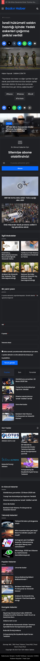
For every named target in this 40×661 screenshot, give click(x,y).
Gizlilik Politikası (21, 656)
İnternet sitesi (6, 342)
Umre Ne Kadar (21, 404)
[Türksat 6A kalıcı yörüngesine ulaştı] (7, 524)
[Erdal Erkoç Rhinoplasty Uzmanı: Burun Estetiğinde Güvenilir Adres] (10, 246)
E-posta (5, 333)
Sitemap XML (7, 644)
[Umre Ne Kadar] (8, 407)
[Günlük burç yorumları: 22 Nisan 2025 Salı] (8, 381)
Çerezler (30, 656)
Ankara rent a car (8, 441)
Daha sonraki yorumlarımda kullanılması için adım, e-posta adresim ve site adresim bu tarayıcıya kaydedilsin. (20, 355)
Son (19, 372)
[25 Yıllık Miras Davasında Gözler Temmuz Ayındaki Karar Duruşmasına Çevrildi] (29, 438)
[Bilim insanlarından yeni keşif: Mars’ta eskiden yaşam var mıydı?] (7, 533)
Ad (3, 324)
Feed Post (22, 647)
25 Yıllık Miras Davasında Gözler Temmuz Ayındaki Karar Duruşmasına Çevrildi (19, 129)
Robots (22, 644)
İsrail (31, 94)
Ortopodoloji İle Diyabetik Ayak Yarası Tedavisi (29, 472)
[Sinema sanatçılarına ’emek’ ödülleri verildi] (8, 398)
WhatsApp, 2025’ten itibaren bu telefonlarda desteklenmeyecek (26, 553)
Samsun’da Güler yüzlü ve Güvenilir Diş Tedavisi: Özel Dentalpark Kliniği (29, 277)
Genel (9, 123)
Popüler (7, 372)
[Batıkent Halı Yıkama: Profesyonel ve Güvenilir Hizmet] (8, 417)
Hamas (21, 94)
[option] (20, 125)
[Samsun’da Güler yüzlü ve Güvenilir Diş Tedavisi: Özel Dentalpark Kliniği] (29, 267)
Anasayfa (7, 17)
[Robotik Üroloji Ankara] (10, 460)
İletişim (12, 656)
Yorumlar (32, 372)
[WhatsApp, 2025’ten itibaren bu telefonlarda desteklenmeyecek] (7, 553)
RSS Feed (16, 644)
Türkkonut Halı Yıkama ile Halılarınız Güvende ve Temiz (29, 255)
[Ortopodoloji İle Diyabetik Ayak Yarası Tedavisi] (29, 463)
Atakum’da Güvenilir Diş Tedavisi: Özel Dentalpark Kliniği (10, 276)
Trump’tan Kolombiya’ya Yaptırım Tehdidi (25, 388)
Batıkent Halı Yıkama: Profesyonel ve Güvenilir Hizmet (25, 416)
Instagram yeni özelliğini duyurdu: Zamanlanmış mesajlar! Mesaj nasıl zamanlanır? (24, 543)
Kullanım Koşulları (15, 658)
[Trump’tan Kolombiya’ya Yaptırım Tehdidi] (8, 390)
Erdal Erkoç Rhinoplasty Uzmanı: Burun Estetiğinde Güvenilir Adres (10, 256)
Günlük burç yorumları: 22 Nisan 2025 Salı (26, 380)
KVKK (36, 656)
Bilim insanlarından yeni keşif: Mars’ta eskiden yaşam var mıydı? (26, 532)
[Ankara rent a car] (10, 436)
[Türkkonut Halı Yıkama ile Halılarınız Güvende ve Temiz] (29, 246)
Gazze (10, 94)
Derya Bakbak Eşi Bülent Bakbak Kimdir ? (24, 578)
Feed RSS (29, 644)
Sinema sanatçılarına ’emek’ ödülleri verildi (24, 397)
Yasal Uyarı (26, 658)
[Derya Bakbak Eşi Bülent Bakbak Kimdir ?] (7, 580)
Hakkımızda (5, 656)
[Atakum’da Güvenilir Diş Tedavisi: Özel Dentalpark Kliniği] (10, 267)
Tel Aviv (20, 98)
